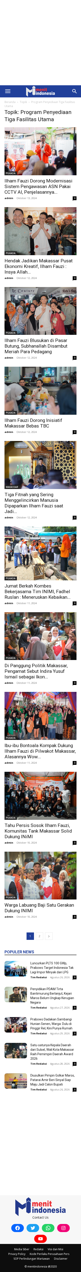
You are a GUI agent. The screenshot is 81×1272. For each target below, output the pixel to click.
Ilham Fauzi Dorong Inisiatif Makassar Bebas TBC (33, 423)
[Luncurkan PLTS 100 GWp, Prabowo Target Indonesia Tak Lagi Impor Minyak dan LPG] (15, 968)
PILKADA (11, 173)
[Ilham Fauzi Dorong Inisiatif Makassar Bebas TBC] (40, 391)
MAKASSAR (12, 487)
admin (8, 198)
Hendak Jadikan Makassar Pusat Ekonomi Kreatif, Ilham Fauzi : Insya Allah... (38, 266)
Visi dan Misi (55, 1249)
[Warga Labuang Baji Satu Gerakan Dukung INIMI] (40, 875)
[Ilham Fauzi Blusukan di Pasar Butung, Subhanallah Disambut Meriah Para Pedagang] (40, 311)
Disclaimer (61, 1259)
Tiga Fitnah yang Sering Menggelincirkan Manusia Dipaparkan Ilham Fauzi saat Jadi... (33, 503)
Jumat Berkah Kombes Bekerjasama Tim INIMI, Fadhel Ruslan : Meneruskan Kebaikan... (37, 591)
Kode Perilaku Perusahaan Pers (49, 1254)
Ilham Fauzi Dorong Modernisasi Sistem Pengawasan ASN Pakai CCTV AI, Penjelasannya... (38, 186)
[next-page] (49, 936)
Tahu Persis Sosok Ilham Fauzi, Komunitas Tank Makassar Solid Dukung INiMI (38, 831)
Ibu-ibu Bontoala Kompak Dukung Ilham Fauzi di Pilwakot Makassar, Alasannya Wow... (40, 751)
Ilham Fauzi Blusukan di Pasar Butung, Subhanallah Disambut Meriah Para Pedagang (36, 346)
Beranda (10, 102)
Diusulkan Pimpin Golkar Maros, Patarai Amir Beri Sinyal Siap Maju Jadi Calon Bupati (52, 1080)
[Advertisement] (40, 42)
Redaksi (38, 1249)
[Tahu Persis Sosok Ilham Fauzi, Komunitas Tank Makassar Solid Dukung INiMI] (40, 796)
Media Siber (21, 1249)
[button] (7, 91)
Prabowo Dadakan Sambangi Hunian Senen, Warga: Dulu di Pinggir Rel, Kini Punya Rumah (51, 1024)
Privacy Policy (16, 1254)
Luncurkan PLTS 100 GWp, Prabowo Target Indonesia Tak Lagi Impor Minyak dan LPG (52, 967)
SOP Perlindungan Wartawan (32, 1259)
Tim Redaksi (38, 977)
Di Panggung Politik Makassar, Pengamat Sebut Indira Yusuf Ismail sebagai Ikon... (36, 671)
